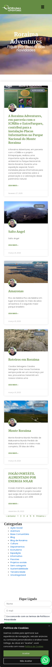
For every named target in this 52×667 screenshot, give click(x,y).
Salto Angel (16, 232)
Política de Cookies (34, 646)
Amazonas (16, 291)
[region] (26, 645)
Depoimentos (17, 546)
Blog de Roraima (18, 540)
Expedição (15, 552)
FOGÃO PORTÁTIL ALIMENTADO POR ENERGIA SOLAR (22, 477)
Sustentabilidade (19, 568)
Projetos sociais (18, 562)
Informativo (16, 556)
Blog (12, 537)
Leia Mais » (13, 185)
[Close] (49, 625)
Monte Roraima (19, 431)
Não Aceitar (26, 661)
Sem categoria (18, 565)
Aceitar (26, 653)
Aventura (15, 530)
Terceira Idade (17, 571)
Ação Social (16, 527)
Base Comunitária (19, 534)
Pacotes (14, 559)
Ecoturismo (16, 549)
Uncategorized (18, 574)
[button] (42, 7)
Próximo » (41, 516)
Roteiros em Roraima (23, 359)
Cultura (14, 543)
